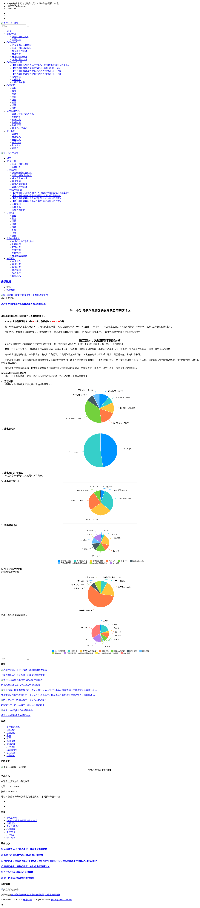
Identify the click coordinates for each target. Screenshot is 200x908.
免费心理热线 (13, 111)
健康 (14, 99)
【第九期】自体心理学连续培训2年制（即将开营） (36, 68)
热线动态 (16, 119)
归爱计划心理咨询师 (22, 48)
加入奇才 (16, 145)
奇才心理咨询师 (19, 59)
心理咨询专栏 (18, 82)
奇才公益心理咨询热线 (23, 114)
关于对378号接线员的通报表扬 (15, 715)
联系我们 (16, 142)
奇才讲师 (16, 54)
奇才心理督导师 (19, 56)
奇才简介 (16, 134)
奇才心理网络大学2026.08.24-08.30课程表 (20, 685)
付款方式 (16, 148)
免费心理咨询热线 (20, 894)
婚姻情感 (11, 741)
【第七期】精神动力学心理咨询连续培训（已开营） (37, 74)
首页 (9, 31)
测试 (14, 108)
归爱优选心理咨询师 (22, 45)
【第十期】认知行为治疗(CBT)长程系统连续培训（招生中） (41, 65)
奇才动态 (16, 137)
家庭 (14, 88)
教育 (14, 91)
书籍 (14, 105)
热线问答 (16, 117)
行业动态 (16, 139)
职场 (14, 102)
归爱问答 (16, 39)
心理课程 (16, 77)
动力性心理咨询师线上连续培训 (22, 820)
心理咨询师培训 (14, 62)
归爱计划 (11, 34)
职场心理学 (12, 750)
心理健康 (11, 747)
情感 (14, 97)
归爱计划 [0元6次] (20, 36)
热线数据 (16, 122)
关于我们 (11, 131)
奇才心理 (27, 899)
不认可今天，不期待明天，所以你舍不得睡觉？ (24, 705)
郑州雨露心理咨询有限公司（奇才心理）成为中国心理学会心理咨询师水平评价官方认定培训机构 (48, 695)
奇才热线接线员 (19, 128)
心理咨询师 (12, 42)
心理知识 (11, 85)
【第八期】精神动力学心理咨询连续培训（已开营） (37, 71)
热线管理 (16, 125)
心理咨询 (11, 829)
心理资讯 (16, 79)
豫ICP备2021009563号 (61, 899)
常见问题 (11, 753)
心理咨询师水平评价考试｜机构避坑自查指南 (23, 675)
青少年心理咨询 (36, 894)
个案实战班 (12, 818)
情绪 (14, 94)
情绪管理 (11, 744)
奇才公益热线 (13, 727)
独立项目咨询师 (19, 51)
